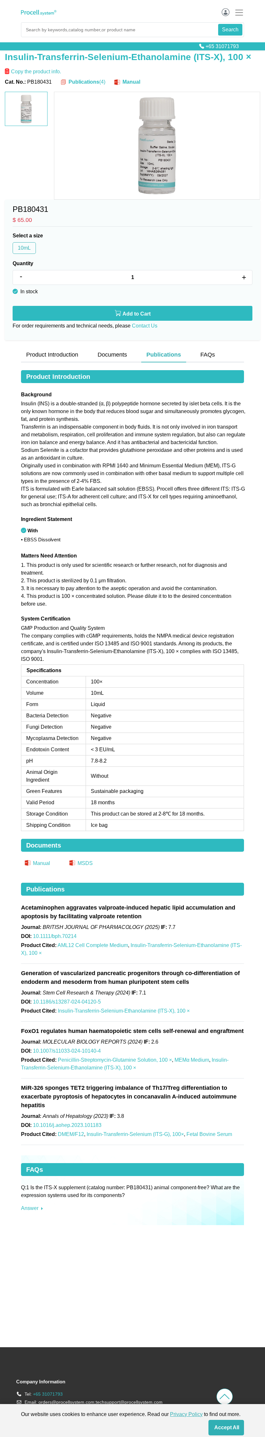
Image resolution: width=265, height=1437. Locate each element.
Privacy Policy (186, 1414)
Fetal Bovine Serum (209, 1134)
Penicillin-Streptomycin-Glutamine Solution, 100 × (115, 1060)
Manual (130, 82)
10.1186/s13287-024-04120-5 (67, 1002)
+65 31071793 (222, 46)
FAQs (207, 354)
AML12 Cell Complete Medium (93, 945)
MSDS (84, 863)
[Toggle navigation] (237, 12)
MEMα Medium (192, 1060)
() (87, 82)
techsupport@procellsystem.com (129, 1402)
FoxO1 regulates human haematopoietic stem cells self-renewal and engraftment (132, 1031)
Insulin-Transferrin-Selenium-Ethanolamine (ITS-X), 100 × (124, 1011)
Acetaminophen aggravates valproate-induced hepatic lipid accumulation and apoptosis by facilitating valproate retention (128, 912)
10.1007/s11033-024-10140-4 (67, 1051)
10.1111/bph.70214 (55, 936)
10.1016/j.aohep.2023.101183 (67, 1125)
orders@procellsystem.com (66, 1402)
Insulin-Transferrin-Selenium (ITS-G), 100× (135, 1134)
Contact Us (144, 325)
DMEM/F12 (71, 1134)
